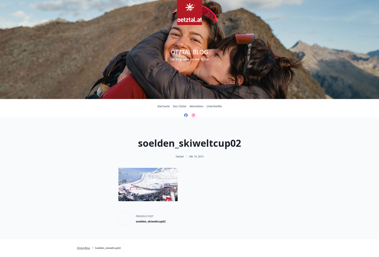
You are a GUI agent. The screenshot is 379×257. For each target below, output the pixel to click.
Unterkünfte (214, 106)
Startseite (163, 106)
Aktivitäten (196, 106)
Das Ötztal (179, 106)
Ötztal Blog (189, 52)
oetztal (180, 156)
